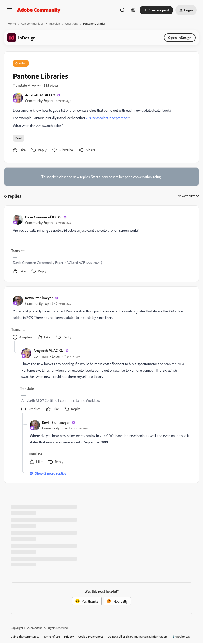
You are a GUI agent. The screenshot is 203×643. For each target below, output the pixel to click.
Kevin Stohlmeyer (39, 298)
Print (18, 138)
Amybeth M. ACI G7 (40, 95)
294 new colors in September (107, 118)
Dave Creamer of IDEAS (43, 217)
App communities (32, 23)
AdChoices (183, 636)
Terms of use (52, 636)
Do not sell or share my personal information (137, 636)
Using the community (25, 636)
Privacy (69, 636)
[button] (9, 11)
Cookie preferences (90, 636)
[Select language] (133, 10)
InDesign (54, 23)
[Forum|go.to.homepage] (39, 10)
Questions (71, 23)
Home (12, 23)
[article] (101, 244)
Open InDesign (179, 37)
